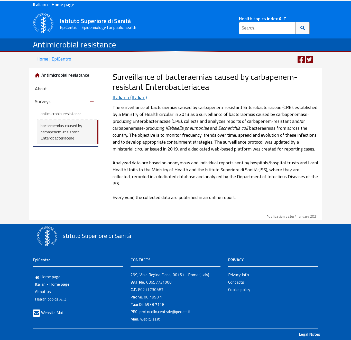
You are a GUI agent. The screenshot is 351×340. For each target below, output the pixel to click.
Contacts (236, 282)
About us (43, 291)
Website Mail (52, 312)
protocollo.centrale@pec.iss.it (165, 311)
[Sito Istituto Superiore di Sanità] (47, 236)
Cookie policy (239, 289)
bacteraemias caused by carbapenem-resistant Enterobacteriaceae (61, 132)
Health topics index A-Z (262, 18)
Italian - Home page (52, 284)
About (41, 88)
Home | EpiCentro (53, 58)
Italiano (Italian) (130, 97)
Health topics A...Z (51, 299)
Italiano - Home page (53, 4)
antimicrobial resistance (61, 114)
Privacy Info (238, 275)
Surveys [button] (43, 101)
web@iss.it (150, 319)
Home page (49, 277)
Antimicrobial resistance (74, 44)
